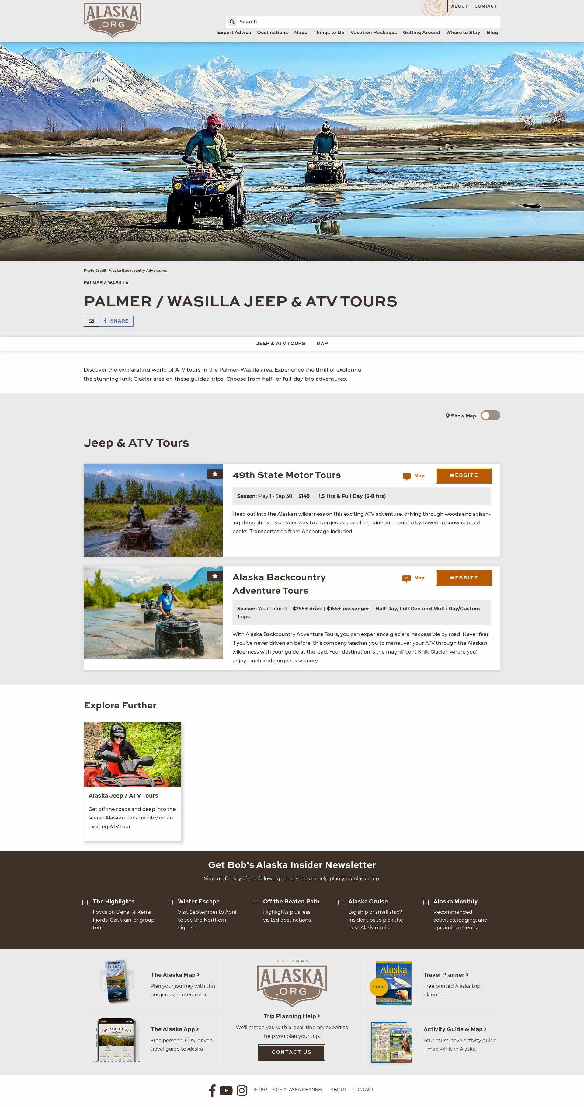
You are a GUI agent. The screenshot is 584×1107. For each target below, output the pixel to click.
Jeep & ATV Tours (280, 343)
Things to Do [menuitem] (328, 32)
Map (322, 343)
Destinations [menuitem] (272, 32)
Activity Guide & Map (453, 1029)
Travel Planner (444, 975)
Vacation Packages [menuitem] (373, 32)
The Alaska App (173, 1029)
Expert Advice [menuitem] (234, 32)
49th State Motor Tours (286, 475)
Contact (485, 6)
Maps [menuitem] (300, 32)
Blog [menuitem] (492, 32)
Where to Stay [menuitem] (463, 32)
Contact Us (292, 1052)
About (459, 6)
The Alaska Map (174, 975)
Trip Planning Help (290, 1016)
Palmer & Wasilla (106, 283)
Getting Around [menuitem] (421, 32)
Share (118, 321)
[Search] (232, 21)
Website (464, 475)
